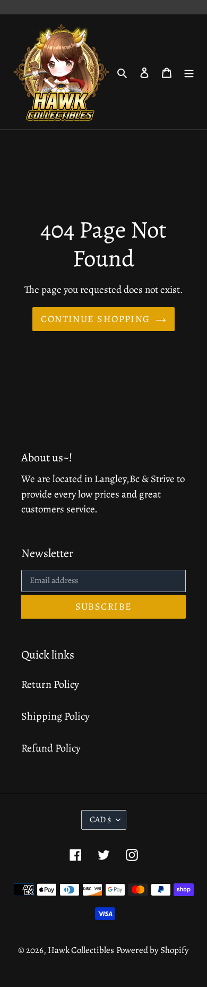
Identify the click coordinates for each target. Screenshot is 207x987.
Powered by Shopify (152, 950)
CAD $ (100, 819)
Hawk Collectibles (81, 950)
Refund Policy (51, 748)
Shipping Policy (55, 716)
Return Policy (50, 684)
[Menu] (189, 72)
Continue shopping (95, 319)
